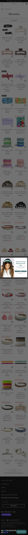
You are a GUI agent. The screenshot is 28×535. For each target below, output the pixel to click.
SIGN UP (21, 271)
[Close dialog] (26, 258)
